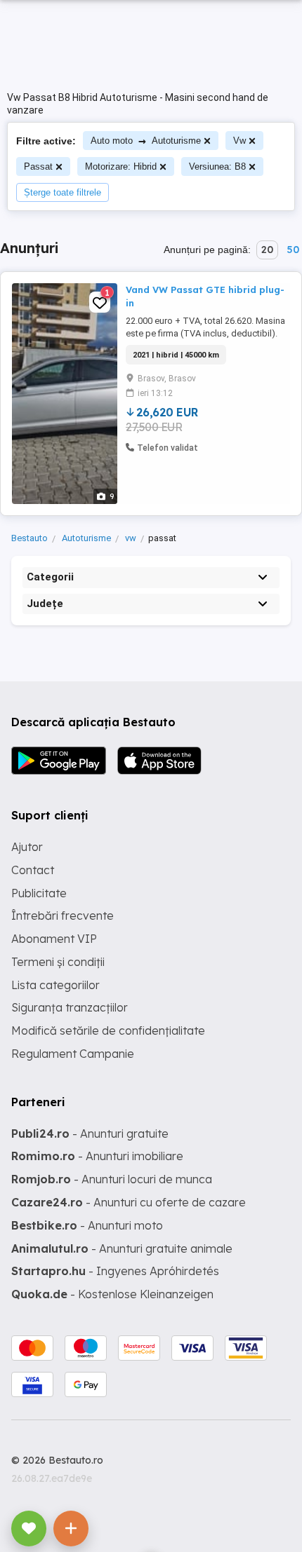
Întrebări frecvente (62, 915)
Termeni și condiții (58, 962)
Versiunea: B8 (217, 166)
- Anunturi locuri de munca (111, 1179)
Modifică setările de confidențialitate (108, 1030)
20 (267, 249)
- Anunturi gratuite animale (121, 1248)
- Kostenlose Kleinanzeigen (112, 1294)
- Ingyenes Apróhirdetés (115, 1271)
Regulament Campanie (72, 1054)
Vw (239, 140)
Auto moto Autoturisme (146, 140)
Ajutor (27, 847)
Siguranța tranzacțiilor (69, 1007)
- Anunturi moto (87, 1225)
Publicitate (39, 893)
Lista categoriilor (55, 985)
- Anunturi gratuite (90, 1133)
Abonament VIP (54, 939)
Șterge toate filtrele (62, 192)
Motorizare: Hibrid (121, 166)
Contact (32, 870)
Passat (38, 166)
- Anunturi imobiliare (97, 1156)
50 (293, 249)
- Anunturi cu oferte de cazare (128, 1202)
